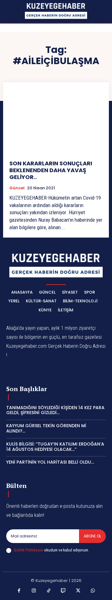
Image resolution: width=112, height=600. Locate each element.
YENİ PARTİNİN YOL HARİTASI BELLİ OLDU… (50, 462)
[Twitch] (63, 591)
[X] (78, 591)
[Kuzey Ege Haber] (56, 11)
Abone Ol (92, 536)
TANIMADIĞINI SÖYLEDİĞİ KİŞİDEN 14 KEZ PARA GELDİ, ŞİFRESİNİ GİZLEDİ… (55, 410)
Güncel (17, 188)
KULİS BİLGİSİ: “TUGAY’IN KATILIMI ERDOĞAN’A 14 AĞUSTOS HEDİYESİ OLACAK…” (55, 446)
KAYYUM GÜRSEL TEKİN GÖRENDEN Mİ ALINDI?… (46, 428)
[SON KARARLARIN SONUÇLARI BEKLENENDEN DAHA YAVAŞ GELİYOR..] (56, 121)
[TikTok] (49, 591)
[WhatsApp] (93, 591)
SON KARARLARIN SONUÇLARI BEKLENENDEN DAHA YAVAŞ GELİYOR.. (50, 170)
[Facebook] (19, 591)
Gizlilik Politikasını (28, 550)
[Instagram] (34, 591)
